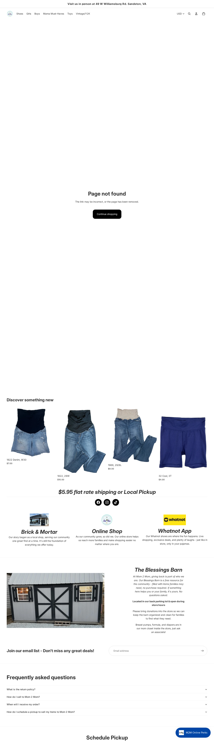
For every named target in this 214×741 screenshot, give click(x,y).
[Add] (50, 451)
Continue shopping (107, 214)
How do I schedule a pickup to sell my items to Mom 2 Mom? (41, 711)
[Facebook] (98, 502)
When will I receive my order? (23, 704)
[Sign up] (202, 650)
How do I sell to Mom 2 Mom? (23, 696)
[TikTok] (115, 502)
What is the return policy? (21, 689)
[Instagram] (107, 502)
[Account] (196, 13)
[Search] (189, 13)
